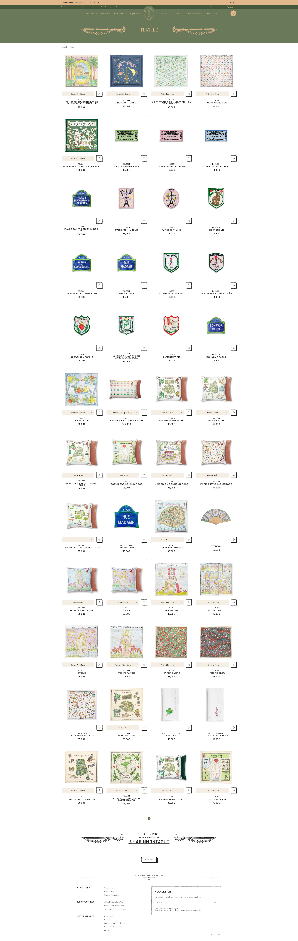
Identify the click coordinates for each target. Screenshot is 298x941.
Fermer (233, 2)
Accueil (64, 47)
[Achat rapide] (99, 93)
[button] (207, 6)
